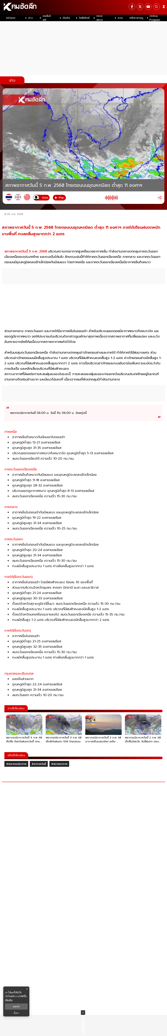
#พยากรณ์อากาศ (16, 764)
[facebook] (132, 7)
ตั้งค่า (16, 1013)
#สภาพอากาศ (59, 764)
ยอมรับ (16, 1006)
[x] (140, 7)
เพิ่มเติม (8, 999)
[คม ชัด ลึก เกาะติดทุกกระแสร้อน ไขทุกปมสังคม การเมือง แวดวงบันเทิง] (83, 7)
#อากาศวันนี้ (39, 764)
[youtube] (148, 7)
